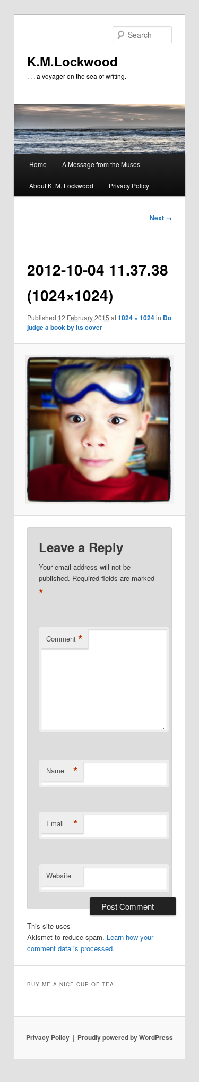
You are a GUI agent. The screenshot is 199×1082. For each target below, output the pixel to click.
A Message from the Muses (101, 164)
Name (62, 770)
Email (62, 823)
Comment (64, 638)
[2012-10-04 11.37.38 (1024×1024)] (99, 429)
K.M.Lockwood (72, 61)
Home (38, 164)
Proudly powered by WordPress (125, 1037)
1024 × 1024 (136, 317)
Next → (161, 217)
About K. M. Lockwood (61, 185)
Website (58, 875)
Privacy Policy (129, 185)
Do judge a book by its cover (99, 322)
